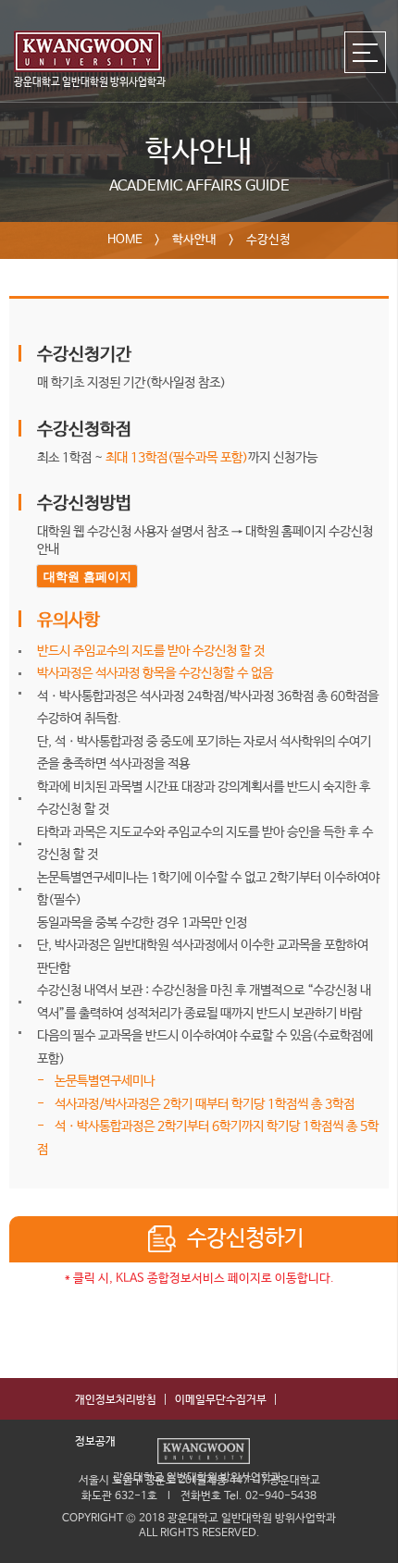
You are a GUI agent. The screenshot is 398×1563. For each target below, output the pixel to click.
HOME (125, 240)
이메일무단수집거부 (221, 1400)
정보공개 (95, 1441)
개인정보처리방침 (115, 1400)
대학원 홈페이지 (87, 577)
